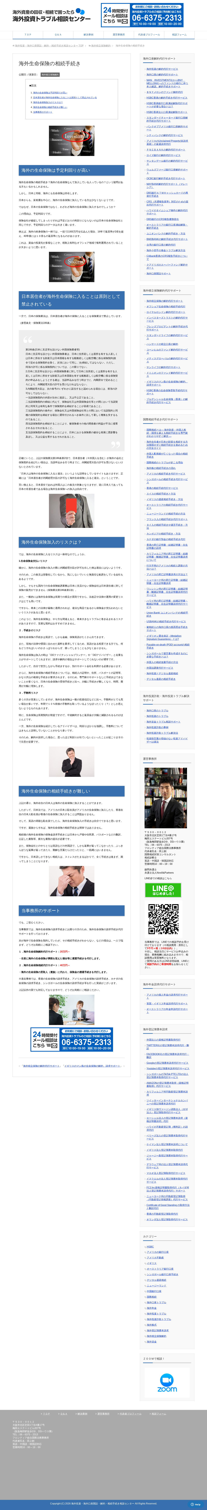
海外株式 (152, 1325)
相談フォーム (179, 34)
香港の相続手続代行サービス (162, 488)
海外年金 (152, 1308)
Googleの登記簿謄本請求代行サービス (167, 1063)
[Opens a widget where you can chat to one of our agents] (195, 1504)
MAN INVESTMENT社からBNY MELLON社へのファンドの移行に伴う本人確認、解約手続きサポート (167, 83)
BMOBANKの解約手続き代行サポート (167, 239)
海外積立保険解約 (50, 74)
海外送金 (152, 1341)
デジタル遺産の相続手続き (161, 679)
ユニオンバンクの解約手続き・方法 (166, 233)
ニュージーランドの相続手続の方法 (166, 513)
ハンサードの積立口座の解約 (162, 344)
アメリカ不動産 (155, 1257)
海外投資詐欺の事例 (157, 727)
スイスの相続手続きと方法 (161, 493)
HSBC (150, 1246)
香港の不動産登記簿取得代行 (162, 1214)
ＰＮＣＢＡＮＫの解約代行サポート (166, 149)
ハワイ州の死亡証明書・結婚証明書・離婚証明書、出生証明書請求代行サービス (167, 603)
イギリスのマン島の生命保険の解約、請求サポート (92, 1066)
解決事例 (88, 34)
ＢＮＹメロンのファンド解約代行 (165, 92)
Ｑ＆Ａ (58, 34)
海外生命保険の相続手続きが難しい (50, 107)
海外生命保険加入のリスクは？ (48, 102)
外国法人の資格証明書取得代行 (163, 1039)
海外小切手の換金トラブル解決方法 (166, 250)
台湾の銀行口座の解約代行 (161, 244)
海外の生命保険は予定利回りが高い (50, 92)
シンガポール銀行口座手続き (162, 1274)
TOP (49, 45)
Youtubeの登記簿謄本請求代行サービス (168, 1068)
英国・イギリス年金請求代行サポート (167, 1003)
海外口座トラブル (156, 1302)
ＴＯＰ (28, 34)
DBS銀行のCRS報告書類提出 (163, 219)
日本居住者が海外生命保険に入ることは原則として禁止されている (65, 97)
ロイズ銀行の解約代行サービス (163, 155)
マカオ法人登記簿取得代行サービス (166, 1173)
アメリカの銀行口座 (158, 1252)
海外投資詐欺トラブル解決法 (162, 733)
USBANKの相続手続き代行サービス (166, 621)
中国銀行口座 (154, 1291)
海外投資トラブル (156, 1313)
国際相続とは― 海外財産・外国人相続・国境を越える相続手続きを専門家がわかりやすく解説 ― (167, 433)
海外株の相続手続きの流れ (161, 468)
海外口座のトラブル (157, 710)
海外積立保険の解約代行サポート (41, 1066)
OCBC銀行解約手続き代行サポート (166, 178)
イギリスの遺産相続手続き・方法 (165, 499)
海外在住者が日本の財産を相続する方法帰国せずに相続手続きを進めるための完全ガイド (167, 444)
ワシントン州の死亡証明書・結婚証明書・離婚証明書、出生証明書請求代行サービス (167, 592)
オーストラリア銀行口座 (160, 1269)
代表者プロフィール (149, 34)
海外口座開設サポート (159, 273)
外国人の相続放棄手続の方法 (162, 662)
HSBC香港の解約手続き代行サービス (167, 97)
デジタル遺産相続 (156, 1280)
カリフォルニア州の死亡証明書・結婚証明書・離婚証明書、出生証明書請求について (167, 556)
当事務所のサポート (42, 112)
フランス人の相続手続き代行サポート (167, 519)
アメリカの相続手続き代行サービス (166, 473)
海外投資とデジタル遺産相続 (162, 673)
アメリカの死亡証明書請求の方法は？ (167, 574)
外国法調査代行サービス (160, 668)
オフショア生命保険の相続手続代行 (166, 306)
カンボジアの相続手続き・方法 (163, 533)
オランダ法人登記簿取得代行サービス (167, 1219)
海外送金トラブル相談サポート (163, 721)
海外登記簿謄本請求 (158, 1330)
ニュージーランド (156, 1285)
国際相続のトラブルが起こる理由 (165, 462)
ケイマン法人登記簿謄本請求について (167, 1144)
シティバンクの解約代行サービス (165, 135)
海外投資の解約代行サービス (162, 69)
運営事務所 (119, 34)
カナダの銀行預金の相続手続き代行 (166, 539)
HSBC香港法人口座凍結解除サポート (167, 112)
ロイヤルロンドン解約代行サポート (166, 312)
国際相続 (152, 1297)
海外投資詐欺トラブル (159, 1319)
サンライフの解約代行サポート (163, 367)
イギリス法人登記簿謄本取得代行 (165, 1150)
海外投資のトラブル (157, 716)
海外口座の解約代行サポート (162, 74)
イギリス (152, 1263)
